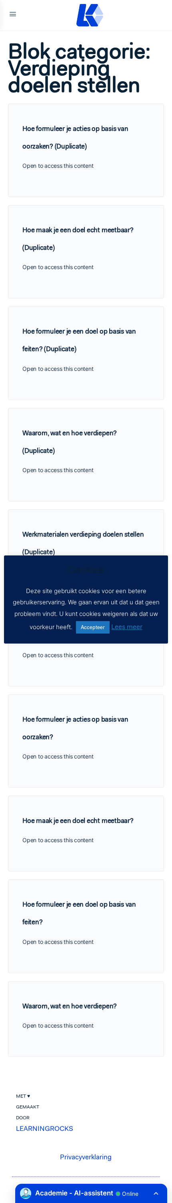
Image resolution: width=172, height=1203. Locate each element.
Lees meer (126, 626)
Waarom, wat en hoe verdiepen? (69, 1006)
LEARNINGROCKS (44, 1128)
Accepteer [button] (93, 627)
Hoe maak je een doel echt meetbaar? (78, 820)
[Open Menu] (13, 15)
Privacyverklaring (86, 1157)
